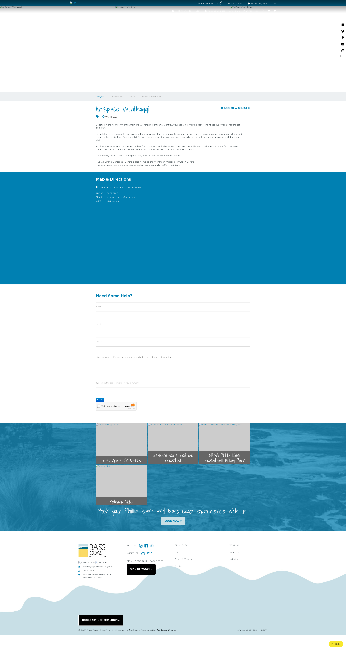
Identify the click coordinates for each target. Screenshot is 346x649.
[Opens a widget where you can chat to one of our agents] (335, 644)
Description (117, 97)
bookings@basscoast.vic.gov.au (98, 567)
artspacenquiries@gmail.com (121, 197)
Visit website (113, 201)
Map (132, 97)
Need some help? (151, 97)
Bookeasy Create (166, 630)
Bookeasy (134, 630)
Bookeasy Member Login (100, 620)
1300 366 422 (237, 3)
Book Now (173, 520)
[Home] (173, 11)
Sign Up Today (140, 569)
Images (100, 97)
